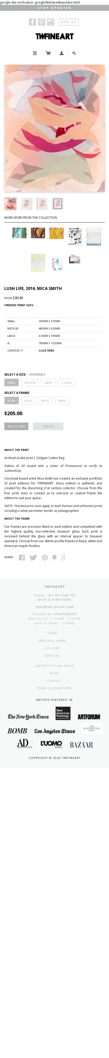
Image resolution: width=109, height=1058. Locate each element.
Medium (30, 383)
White (45, 401)
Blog (54, 673)
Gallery (52, 648)
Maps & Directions (54, 599)
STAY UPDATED (55, 8)
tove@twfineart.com (54, 607)
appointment (65, 614)
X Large (67, 383)
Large (49, 383)
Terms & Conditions (54, 688)
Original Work (52, 641)
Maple (62, 401)
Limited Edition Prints (54, 666)
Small (11, 383)
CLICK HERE (46, 350)
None (11, 401)
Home (52, 633)
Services (52, 656)
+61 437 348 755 (61, 595)
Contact (54, 681)
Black (28, 401)
